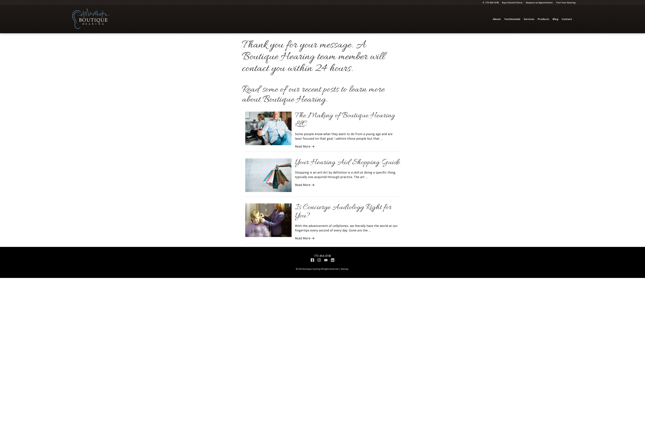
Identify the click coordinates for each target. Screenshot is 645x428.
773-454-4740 (322, 256)
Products (543, 19)
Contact (567, 19)
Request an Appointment (539, 2)
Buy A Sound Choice (512, 2)
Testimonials (512, 19)
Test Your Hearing (565, 2)
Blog (555, 19)
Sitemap (344, 269)
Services (529, 19)
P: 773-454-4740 (491, 2)
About (497, 19)
